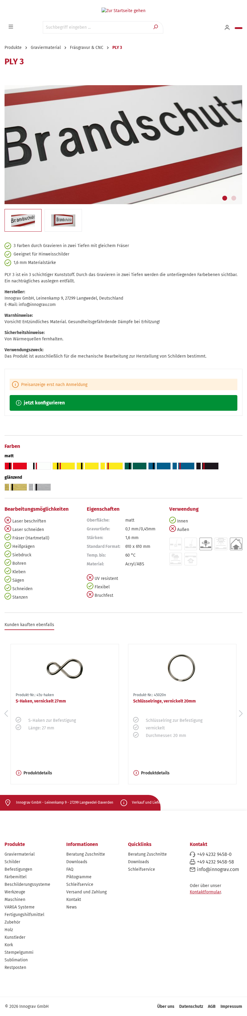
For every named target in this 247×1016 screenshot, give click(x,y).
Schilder (12, 861)
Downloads (76, 861)
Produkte (15, 844)
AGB (212, 1006)
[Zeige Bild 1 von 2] (224, 198)
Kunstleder (15, 937)
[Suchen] (156, 27)
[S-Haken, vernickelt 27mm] (65, 667)
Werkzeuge (15, 892)
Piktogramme (79, 876)
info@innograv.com (218, 869)
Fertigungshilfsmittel (24, 914)
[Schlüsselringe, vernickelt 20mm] (182, 667)
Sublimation (16, 960)
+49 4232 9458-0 (214, 854)
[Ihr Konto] (228, 28)
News (71, 907)
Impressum (231, 1006)
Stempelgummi (19, 952)
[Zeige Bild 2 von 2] (233, 198)
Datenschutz (191, 1006)
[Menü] (11, 27)
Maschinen (15, 899)
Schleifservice (79, 884)
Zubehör (12, 922)
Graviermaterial (20, 854)
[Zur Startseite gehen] (123, 10)
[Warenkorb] (238, 28)
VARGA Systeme (20, 907)
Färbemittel (16, 876)
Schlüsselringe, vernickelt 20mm (164, 701)
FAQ (69, 869)
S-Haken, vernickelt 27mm (41, 701)
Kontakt (73, 899)
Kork (9, 944)
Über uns (165, 1006)
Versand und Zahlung (86, 892)
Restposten (15, 967)
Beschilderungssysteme (27, 884)
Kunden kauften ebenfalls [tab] (29, 624)
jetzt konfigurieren (44, 403)
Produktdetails (37, 773)
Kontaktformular (205, 892)
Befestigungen (18, 869)
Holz (9, 929)
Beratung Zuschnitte (85, 854)
